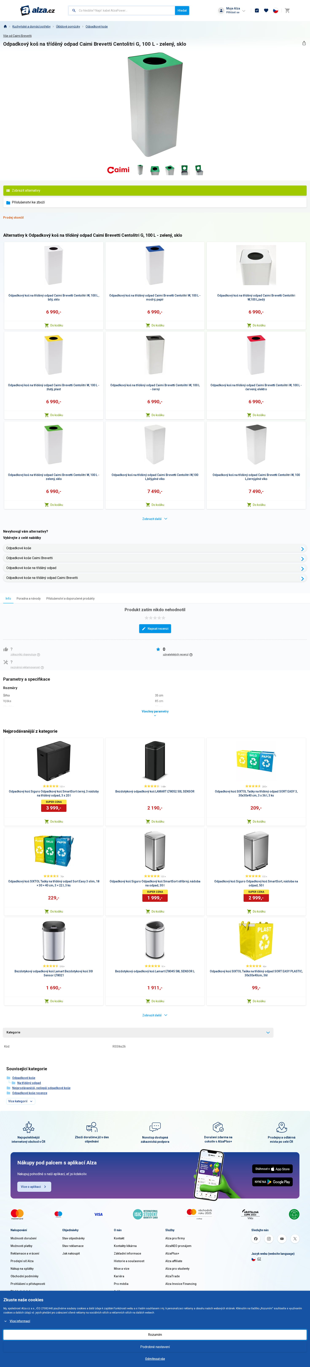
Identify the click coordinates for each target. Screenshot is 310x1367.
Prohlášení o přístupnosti (28, 1283)
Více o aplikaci (31, 1186)
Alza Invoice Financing (181, 1283)
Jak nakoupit (71, 1253)
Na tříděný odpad (29, 1083)
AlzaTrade (172, 1276)
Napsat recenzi (158, 628)
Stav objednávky (73, 1238)
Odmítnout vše (155, 1358)
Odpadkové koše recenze (29, 1093)
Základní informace (127, 1253)
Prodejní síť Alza (22, 1261)
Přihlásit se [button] (232, 12)
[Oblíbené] (266, 10)
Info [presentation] (8, 598)
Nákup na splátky (22, 1268)
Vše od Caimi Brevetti (17, 35)
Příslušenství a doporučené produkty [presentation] (70, 598)
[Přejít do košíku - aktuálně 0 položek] (287, 10)
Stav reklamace (73, 1246)
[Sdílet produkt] (304, 43)
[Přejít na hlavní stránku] (37, 10)
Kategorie (13, 1032)
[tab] (8, 598)
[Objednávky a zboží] (256, 10)
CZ (259, 1259)
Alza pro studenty (177, 1268)
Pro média (121, 1283)
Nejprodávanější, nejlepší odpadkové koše (41, 1088)
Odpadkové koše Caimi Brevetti (29, 558)
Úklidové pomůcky (68, 26)
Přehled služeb (21, 1291)
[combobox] (122, 10)
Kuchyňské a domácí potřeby (31, 26)
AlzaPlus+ (172, 1253)
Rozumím (155, 1335)
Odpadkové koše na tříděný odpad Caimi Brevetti (42, 578)
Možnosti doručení (23, 1238)
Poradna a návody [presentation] (29, 598)
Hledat (182, 10)
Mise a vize (121, 1268)
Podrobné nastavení (155, 1347)
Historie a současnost (129, 1261)
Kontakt (119, 1238)
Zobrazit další (152, 519)
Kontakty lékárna (125, 1246)
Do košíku (56, 325)
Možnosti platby (21, 1246)
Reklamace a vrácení (25, 1253)
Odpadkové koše (97, 26)
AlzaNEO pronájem (178, 1246)
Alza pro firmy (175, 1238)
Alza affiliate (173, 1261)
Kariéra (119, 1276)
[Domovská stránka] (5, 26)
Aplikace (120, 1291)
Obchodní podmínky (24, 1276)
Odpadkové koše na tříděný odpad (31, 568)
